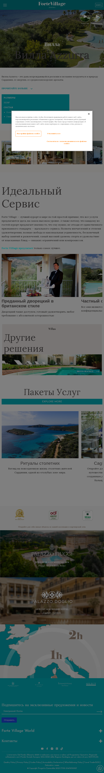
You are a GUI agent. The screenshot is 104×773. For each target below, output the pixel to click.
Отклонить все (53, 134)
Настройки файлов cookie (28, 134)
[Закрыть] (89, 114)
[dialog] (52, 131)
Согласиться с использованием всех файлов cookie (67, 142)
